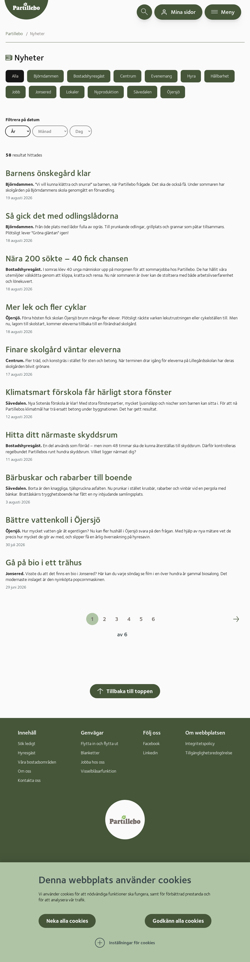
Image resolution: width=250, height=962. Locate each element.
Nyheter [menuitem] (37, 33)
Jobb (15, 91)
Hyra (191, 76)
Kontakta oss (29, 780)
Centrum (127, 76)
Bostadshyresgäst (89, 76)
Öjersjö (173, 91)
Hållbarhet (219, 76)
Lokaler (72, 91)
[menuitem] (18, 34)
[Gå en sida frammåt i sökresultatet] (236, 619)
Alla (14, 76)
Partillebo (14, 33)
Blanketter (90, 752)
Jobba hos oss (92, 762)
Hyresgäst (27, 752)
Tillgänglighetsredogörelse (208, 752)
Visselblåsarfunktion (98, 771)
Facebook (151, 743)
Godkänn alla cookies (178, 920)
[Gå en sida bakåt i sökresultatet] (9, 619)
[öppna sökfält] (144, 12)
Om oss (24, 771)
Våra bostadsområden (37, 762)
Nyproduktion (105, 91)
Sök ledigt (26, 743)
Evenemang (161, 76)
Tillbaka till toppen (129, 691)
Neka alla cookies (67, 920)
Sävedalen (142, 91)
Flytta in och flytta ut (99, 743)
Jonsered (42, 91)
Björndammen (45, 76)
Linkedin (150, 752)
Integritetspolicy (200, 743)
